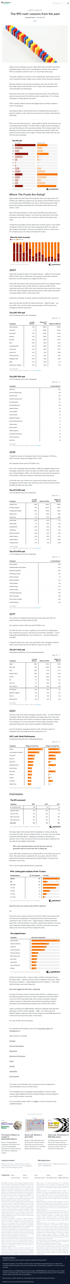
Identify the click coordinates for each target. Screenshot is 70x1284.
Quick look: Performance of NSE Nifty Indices (58, 1136)
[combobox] (59, 3)
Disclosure (26, 1178)
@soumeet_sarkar (44, 1028)
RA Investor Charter (40, 1178)
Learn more (29, 1165)
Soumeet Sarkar (30, 17)
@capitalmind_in (14, 1031)
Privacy (48, 1175)
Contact (60, 1175)
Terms (36, 1175)
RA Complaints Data (51, 1178)
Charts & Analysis (35, 10)
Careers (25, 1175)
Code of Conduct (15, 1178)
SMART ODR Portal (63, 1178)
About (12, 1175)
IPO (35, 21)
